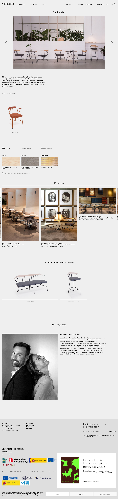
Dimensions (26, 148)
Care (44, 4)
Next (112, 42)
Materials (6, 148)
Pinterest (29, 428)
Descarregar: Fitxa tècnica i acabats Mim (17, 173)
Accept (57, 494)
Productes (21, 4)
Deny (81, 494)
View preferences (105, 494)
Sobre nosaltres (85, 4)
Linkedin (29, 427)
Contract (33, 4)
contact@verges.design (10, 430)
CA (112, 4)
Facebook (30, 423)
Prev (6, 42)
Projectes (70, 4)
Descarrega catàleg (91, 481)
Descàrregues (101, 4)
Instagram (30, 425)
